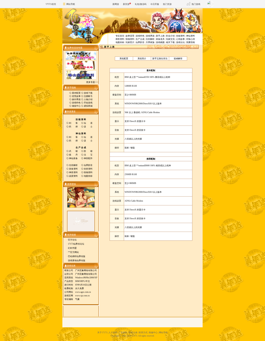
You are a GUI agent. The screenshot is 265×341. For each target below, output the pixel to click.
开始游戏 (88, 102)
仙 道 (88, 123)
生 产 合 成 (81, 147)
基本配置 (76, 93)
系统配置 (124, 58)
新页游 (126, 4)
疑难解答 (178, 58)
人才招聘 (113, 332)
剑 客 (73, 123)
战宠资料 (73, 176)
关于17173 (102, 332)
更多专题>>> (92, 82)
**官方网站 (73, 252)
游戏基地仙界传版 (76, 260)
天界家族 (150, 42)
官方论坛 (72, 240)
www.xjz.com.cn (82, 295)
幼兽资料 (88, 169)
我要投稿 (190, 42)
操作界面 (76, 99)
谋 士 (88, 126)
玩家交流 (170, 39)
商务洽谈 (133, 332)
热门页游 (167, 4)
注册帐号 (88, 96)
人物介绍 (88, 99)
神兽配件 (88, 158)
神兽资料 (120, 39)
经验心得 (190, 39)
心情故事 (180, 39)
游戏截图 (160, 42)
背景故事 (76, 96)
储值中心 (76, 106)
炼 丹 (73, 154)
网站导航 (70, 4)
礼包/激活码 (140, 4)
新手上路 (160, 36)
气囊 (77, 299)
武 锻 (73, 151)
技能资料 (180, 36)
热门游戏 (196, 4)
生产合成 (140, 39)
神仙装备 (73, 158)
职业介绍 (170, 36)
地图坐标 (120, 42)
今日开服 (154, 4)
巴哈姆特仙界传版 (76, 256)
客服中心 (153, 332)
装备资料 (73, 169)
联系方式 (143, 332)
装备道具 (160, 39)
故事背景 (130, 36)
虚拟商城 (88, 106)
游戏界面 (150, 36)
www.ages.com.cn (83, 292)
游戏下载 (88, 93)
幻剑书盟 (72, 248)
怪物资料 (130, 39)
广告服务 (123, 332)
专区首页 (120, 36)
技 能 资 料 (81, 119)
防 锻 (88, 151)
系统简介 (142, 58)
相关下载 (170, 42)
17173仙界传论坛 (76, 244)
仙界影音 (140, 42)
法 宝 (88, 154)
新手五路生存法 (159, 58)
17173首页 (51, 4)
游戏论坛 (180, 42)
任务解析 (150, 39)
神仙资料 (190, 36)
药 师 (73, 126)
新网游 (115, 4)
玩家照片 (130, 42)
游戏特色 (140, 36)
